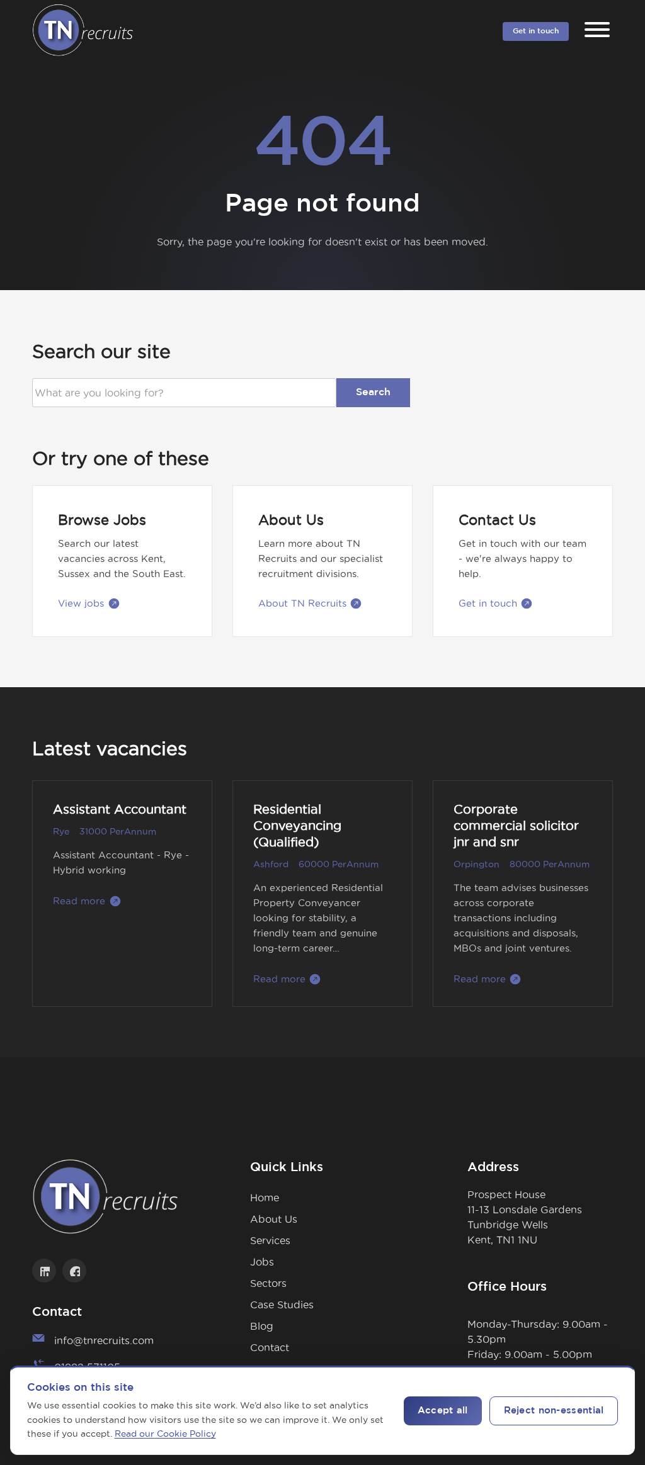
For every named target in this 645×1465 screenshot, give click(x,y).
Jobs (262, 1261)
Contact (269, 1347)
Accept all (443, 1410)
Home (264, 1197)
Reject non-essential (554, 1410)
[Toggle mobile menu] (597, 31)
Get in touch (536, 31)
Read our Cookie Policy (165, 1434)
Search (373, 392)
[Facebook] (74, 1271)
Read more (79, 900)
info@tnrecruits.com (104, 1340)
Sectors (268, 1283)
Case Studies (282, 1304)
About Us (273, 1219)
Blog (261, 1326)
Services (270, 1240)
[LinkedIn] (44, 1271)
